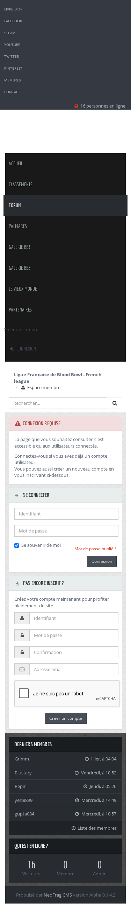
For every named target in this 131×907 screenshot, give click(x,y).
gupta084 (24, 814)
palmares (18, 226)
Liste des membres (97, 828)
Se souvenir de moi (41, 545)
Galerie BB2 (19, 268)
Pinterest (13, 68)
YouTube (12, 44)
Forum (15, 205)
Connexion (25, 349)
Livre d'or (13, 9)
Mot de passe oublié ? (95, 549)
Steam (9, 32)
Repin (21, 786)
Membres (12, 80)
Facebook (13, 20)
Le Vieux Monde (23, 289)
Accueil (16, 163)
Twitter (11, 56)
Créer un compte (20, 329)
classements (20, 184)
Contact (12, 91)
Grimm (22, 759)
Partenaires (20, 310)
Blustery (23, 773)
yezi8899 (23, 800)
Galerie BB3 (19, 247)
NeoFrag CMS (58, 895)
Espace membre (43, 387)
